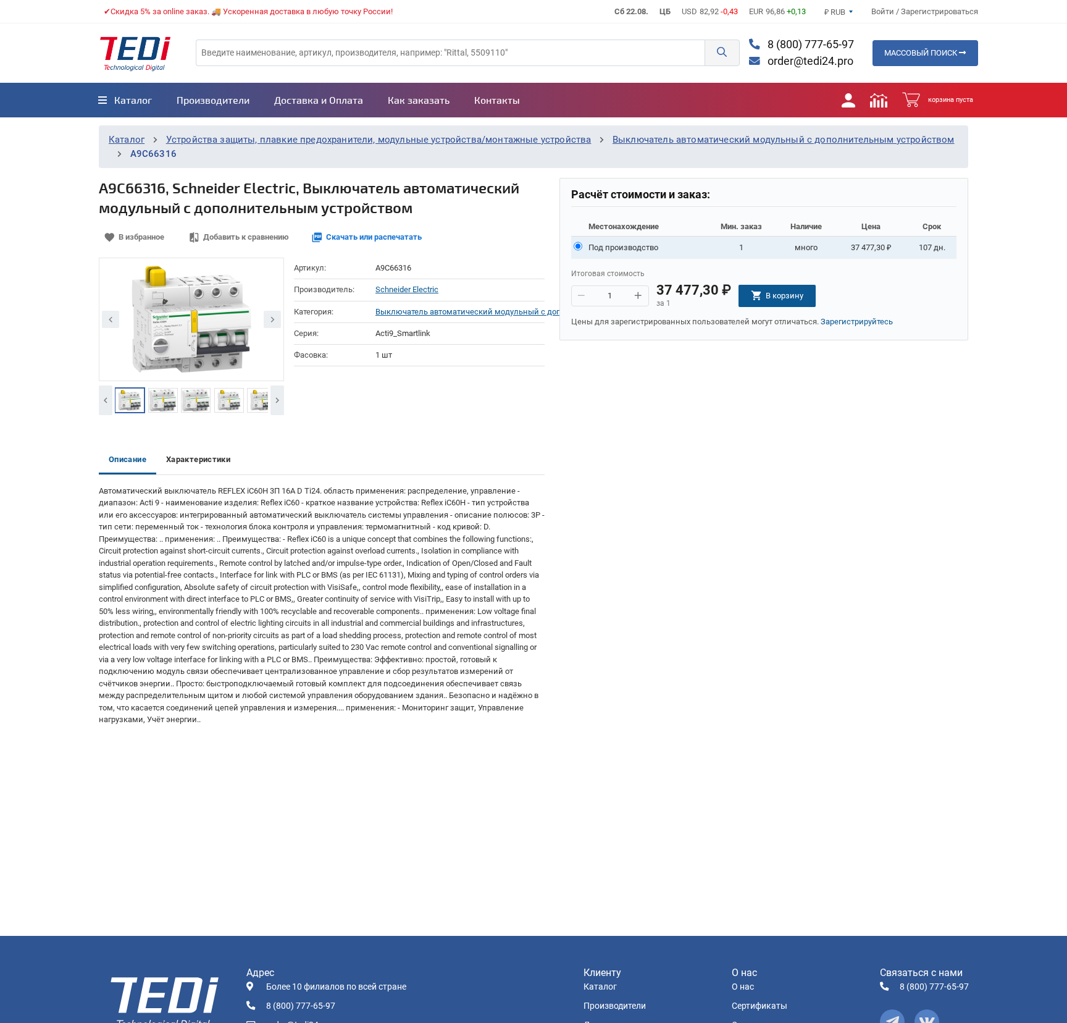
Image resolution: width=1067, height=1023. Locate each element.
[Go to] (135, 53)
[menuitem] (125, 100)
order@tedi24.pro (809, 61)
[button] (722, 53)
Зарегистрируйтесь (857, 321)
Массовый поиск (921, 52)
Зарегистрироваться (939, 11)
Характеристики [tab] (198, 459)
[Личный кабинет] (848, 100)
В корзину (784, 295)
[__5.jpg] (262, 400)
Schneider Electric (406, 289)
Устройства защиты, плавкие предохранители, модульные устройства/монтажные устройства (379, 139)
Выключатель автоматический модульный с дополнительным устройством (784, 139)
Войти (883, 11)
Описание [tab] (127, 459)
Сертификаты (759, 1006)
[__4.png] (229, 400)
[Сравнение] (878, 100)
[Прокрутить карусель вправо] (277, 400)
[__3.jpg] (196, 400)
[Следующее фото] (272, 319)
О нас (743, 987)
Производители (615, 1006)
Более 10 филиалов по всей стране (336, 987)
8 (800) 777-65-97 (809, 44)
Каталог (126, 139)
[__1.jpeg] (129, 400)
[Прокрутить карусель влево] (105, 400)
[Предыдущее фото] (110, 319)
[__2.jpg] (163, 400)
